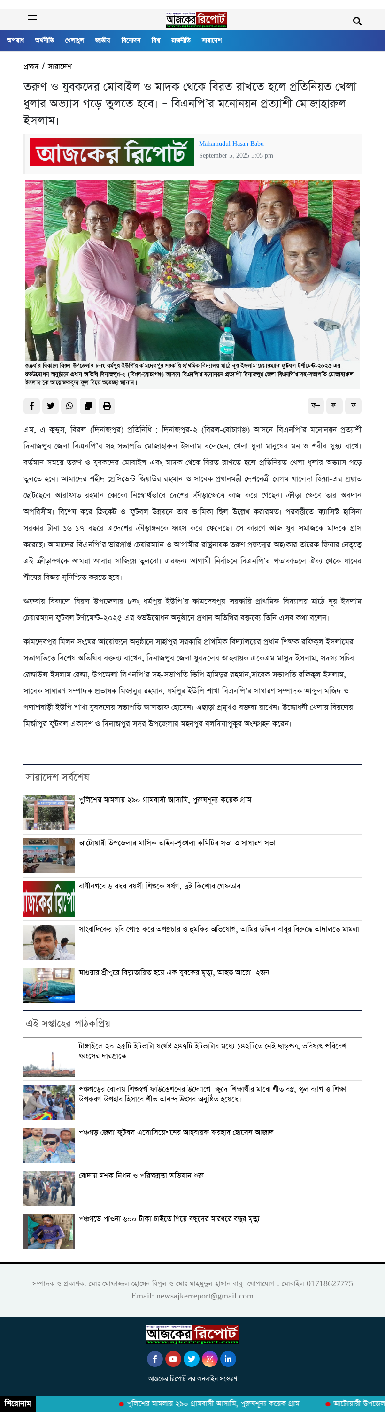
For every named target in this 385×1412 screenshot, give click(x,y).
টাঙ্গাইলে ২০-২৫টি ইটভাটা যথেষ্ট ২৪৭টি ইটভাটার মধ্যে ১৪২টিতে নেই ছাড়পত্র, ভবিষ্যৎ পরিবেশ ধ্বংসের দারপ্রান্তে (212, 1051)
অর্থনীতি (44, 40)
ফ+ (315, 405)
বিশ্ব (156, 40)
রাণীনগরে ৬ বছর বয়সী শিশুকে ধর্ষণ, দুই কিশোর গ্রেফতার (159, 886)
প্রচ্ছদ (30, 66)
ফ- (334, 405)
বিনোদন (131, 40)
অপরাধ (15, 40)
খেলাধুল (74, 40)
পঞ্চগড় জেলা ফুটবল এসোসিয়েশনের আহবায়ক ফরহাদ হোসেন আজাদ (176, 1132)
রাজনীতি (181, 40)
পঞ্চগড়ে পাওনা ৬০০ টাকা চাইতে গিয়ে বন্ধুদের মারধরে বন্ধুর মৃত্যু (169, 1219)
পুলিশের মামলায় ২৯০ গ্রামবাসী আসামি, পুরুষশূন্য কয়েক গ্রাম (165, 800)
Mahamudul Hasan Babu (231, 144)
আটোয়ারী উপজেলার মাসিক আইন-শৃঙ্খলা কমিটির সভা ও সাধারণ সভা (177, 843)
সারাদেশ (212, 40)
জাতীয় (102, 40)
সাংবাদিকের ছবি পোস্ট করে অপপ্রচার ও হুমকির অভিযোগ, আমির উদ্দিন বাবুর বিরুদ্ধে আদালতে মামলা (219, 929)
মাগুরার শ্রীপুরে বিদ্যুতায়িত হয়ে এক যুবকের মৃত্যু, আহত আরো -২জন (174, 972)
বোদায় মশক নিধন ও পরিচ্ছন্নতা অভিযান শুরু (141, 1175)
